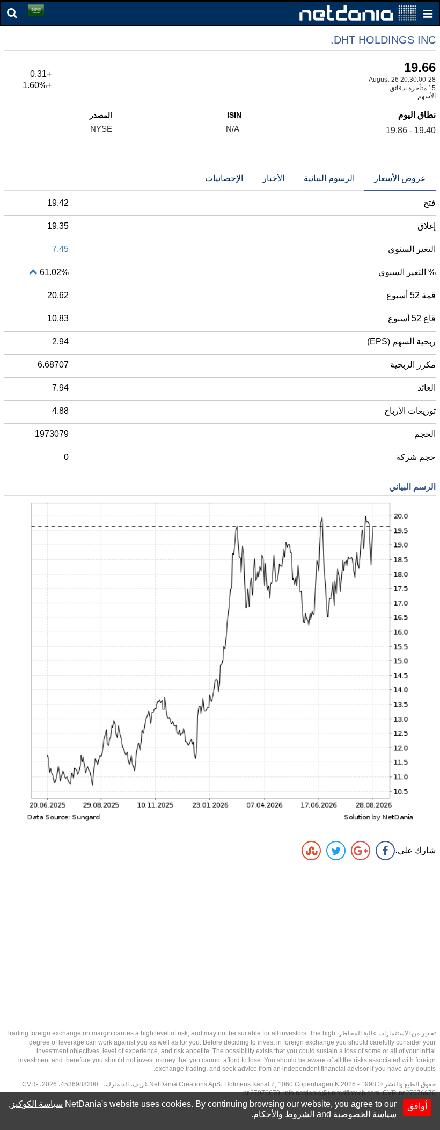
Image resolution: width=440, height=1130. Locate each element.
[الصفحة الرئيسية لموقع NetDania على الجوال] (357, 12)
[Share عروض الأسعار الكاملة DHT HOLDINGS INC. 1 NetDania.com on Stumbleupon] (311, 850)
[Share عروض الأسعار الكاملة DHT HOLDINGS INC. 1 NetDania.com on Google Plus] (360, 850)
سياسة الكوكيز (37, 1104)
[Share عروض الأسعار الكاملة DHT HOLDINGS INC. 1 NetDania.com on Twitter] (335, 850)
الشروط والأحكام (283, 1114)
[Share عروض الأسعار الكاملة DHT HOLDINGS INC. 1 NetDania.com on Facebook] (385, 850)
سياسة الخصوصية (365, 1114)
